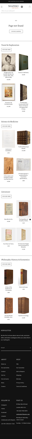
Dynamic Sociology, (23, 315)
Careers (3, 386)
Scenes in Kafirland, (23, 72)
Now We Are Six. (8, 219)
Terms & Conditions (21, 386)
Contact (3, 371)
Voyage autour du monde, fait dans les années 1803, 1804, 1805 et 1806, (8, 75)
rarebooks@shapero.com (23, 414)
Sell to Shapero (20, 371)
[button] (30, 7)
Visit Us (3, 375)
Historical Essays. (23, 287)
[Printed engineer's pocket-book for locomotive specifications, (23, 176)
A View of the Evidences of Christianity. (8, 288)
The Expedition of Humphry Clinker (23, 220)
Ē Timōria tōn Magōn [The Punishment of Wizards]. (23, 245)
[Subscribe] (29, 348)
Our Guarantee (20, 368)
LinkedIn (3, 416)
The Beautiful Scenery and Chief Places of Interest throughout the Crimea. (23, 106)
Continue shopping (16, 31)
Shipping (18, 375)
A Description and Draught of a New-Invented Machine (8, 177)
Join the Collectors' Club (8, 424)
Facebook (4, 412)
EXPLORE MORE (6, 49)
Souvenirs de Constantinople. (8, 103)
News (2, 383)
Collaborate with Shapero (8, 420)
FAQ (17, 364)
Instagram (4, 405)
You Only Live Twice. (8, 244)
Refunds (18, 379)
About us (3, 364)
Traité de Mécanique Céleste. (23, 147)
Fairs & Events (5, 379)
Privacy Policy (20, 383)
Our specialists (5, 368)
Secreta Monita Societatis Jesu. (8, 316)
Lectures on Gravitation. (8, 150)
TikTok (3, 409)
